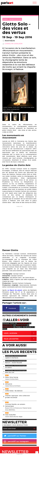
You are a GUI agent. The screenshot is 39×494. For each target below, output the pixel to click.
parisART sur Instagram (18, 441)
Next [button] (32, 92)
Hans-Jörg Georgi (11, 377)
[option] (19, 92)
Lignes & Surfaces (11, 358)
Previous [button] (6, 92)
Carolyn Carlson (13, 44)
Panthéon (10, 41)
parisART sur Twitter (15, 436)
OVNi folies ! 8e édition (14, 391)
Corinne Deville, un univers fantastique (15, 405)
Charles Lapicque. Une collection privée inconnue (17, 396)
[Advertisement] (19, 227)
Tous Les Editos (19, 339)
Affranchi (8, 384)
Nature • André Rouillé (13, 362)
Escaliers (8, 367)
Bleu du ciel (9, 372)
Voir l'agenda (19, 333)
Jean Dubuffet (10, 415)
